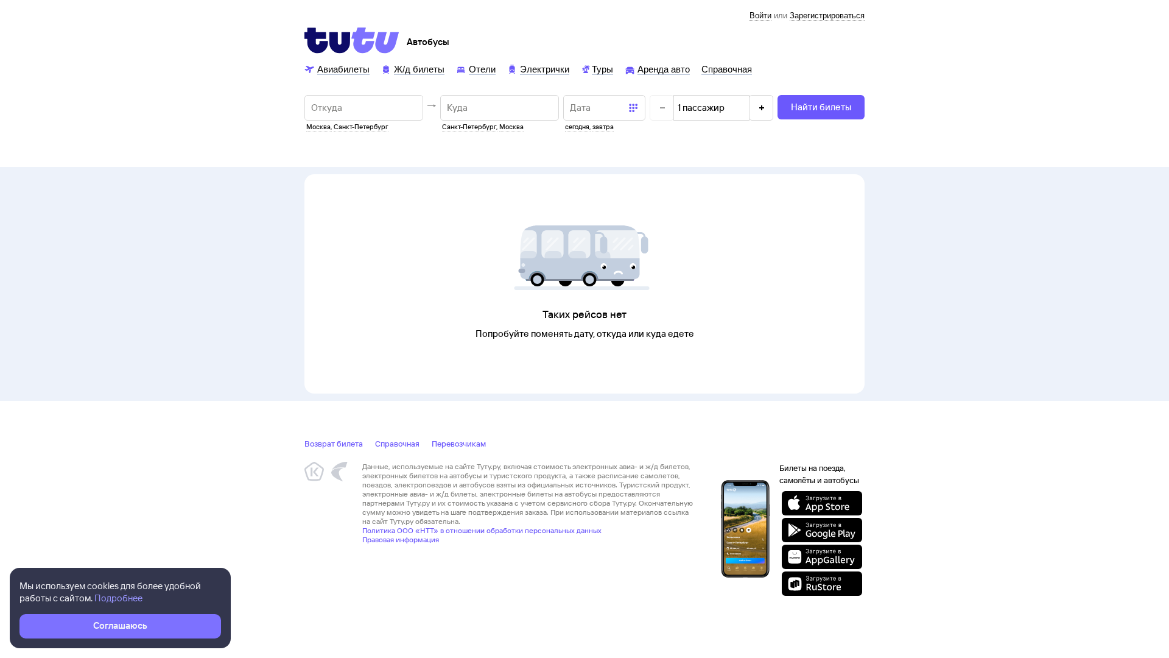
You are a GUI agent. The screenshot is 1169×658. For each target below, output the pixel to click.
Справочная (397, 443)
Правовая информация (400, 539)
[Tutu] (351, 40)
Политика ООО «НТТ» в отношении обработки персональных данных (482, 530)
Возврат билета (333, 443)
